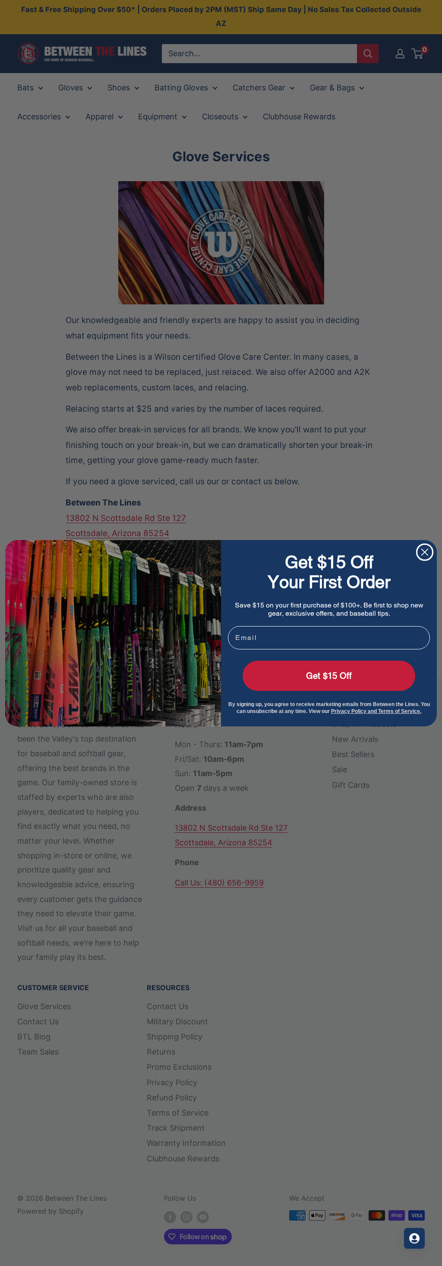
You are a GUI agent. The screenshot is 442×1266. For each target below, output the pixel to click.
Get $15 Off (329, 676)
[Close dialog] (425, 552)
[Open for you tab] (414, 1238)
